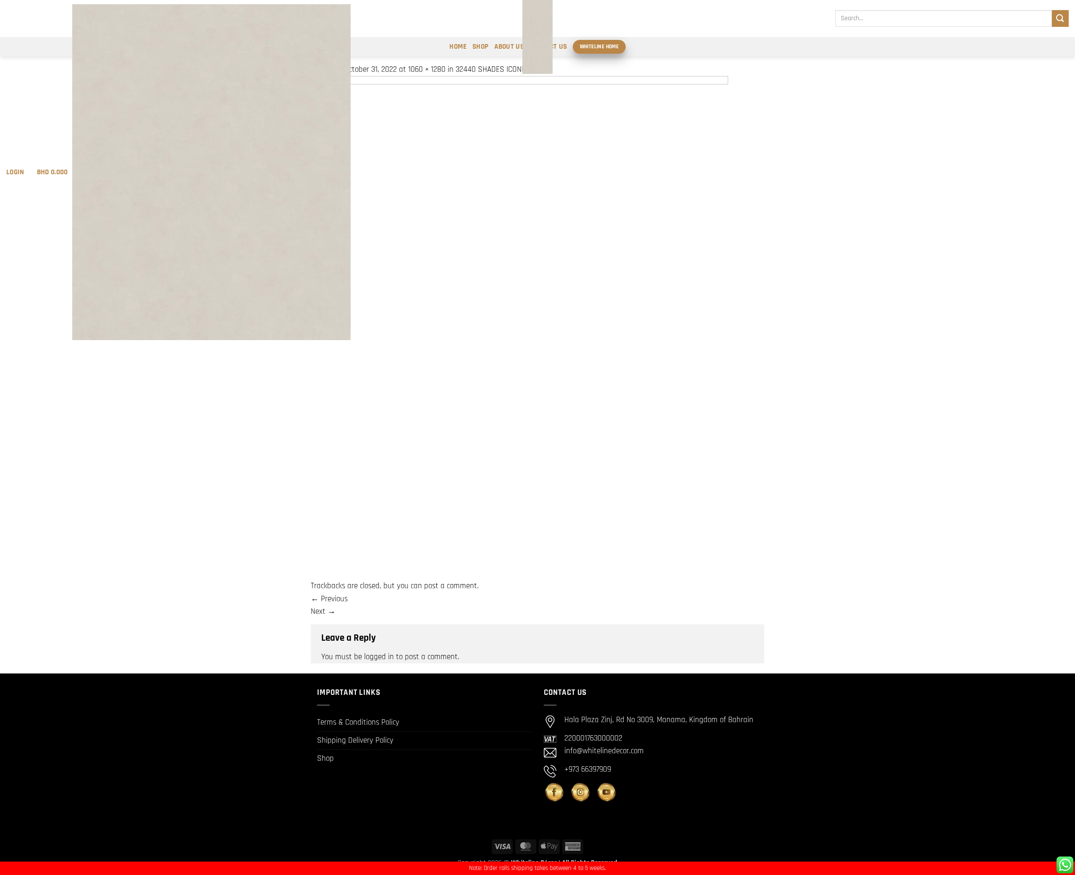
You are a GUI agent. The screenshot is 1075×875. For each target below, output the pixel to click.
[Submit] (1060, 18)
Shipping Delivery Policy (355, 740)
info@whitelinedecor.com (604, 751)
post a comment (450, 586)
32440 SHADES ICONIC (491, 69)
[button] (15, 172)
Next (323, 611)
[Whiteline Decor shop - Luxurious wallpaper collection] (537, 37)
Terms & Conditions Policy (358, 722)
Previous (329, 599)
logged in (379, 657)
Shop (325, 758)
